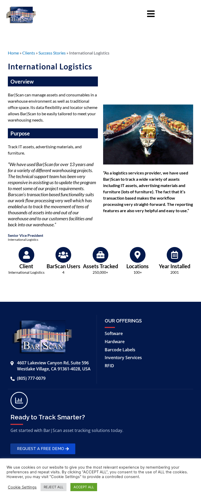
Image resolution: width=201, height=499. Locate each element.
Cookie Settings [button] (22, 487)
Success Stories (52, 52)
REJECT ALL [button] (53, 487)
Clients (28, 52)
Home (13, 52)
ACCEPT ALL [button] (84, 487)
